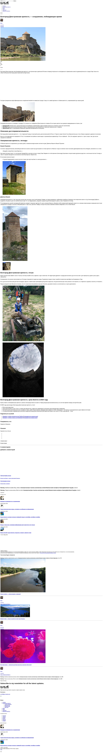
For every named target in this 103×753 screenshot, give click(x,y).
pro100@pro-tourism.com (5, 694)
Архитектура (7, 705)
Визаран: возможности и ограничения (10, 501)
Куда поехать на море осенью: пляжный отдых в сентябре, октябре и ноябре (20, 517)
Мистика (6, 707)
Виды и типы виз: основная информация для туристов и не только (17, 524)
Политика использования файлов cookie (48, 552)
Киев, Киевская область (5, 604)
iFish (1, 749)
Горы (4, 709)
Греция (4, 717)
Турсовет (4, 710)
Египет (4, 718)
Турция (4, 716)
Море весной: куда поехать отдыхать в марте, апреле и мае (15, 532)
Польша (4, 719)
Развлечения (7, 706)
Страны (4, 702)
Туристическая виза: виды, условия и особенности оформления (17, 509)
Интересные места (6, 703)
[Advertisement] (32, 542)
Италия (4, 720)
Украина (2, 26)
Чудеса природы (8, 704)
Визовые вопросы (6, 711)
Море (4, 708)
